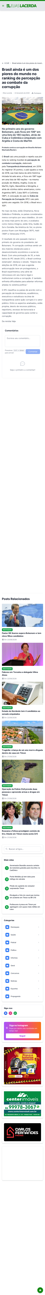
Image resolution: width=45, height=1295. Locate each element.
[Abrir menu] (3, 6)
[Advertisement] (22, 35)
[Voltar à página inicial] (40, 1290)
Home (6, 63)
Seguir (22, 1036)
